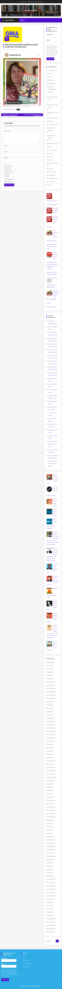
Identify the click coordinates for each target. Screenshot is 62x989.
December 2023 (52, 767)
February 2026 (51, 682)
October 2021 (51, 853)
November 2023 (52, 770)
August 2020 (51, 899)
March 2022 (51, 836)
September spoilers (52, 323)
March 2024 (51, 757)
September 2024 (52, 738)
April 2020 (50, 912)
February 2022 (51, 839)
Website (6, 157)
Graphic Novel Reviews (51, 137)
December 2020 (52, 886)
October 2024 (51, 734)
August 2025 (51, 701)
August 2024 (51, 741)
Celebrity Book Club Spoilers (52, 106)
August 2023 (51, 780)
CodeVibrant (37, 986)
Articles (50, 80)
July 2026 (50, 665)
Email (6, 151)
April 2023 (50, 793)
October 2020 (51, 892)
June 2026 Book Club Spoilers (52, 444)
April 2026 (50, 675)
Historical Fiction (52, 143)
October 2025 (51, 695)
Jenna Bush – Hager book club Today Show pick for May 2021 (10, 115)
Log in (24, 957)
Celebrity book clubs (22, 49)
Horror (49, 146)
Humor (50, 153)
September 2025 (52, 698)
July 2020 (50, 902)
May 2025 (50, 711)
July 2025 (50, 705)
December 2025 (52, 688)
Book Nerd (8, 49)
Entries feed (26, 960)
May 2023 (50, 790)
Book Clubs (51, 83)
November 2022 (52, 810)
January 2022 (51, 843)
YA (49, 185)
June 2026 (50, 669)
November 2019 (52, 928)
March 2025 (51, 718)
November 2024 (52, 731)
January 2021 (51, 882)
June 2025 (50, 708)
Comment (7, 131)
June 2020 (50, 905)
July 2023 (50, 784)
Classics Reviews (52, 118)
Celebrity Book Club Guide (52, 98)
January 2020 (51, 922)
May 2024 (50, 751)
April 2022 (50, 833)
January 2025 (51, 724)
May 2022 (50, 830)
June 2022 (50, 826)
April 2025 (50, 715)
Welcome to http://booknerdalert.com (35, 1)
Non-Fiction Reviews (53, 163)
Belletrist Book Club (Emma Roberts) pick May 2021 (33, 115)
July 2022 (50, 823)
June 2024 (50, 747)
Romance (50, 175)
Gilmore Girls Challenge (51, 129)
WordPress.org (26, 966)
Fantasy (50, 121)
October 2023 (51, 774)
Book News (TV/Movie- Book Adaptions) (52, 89)
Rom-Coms (51, 172)
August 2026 (51, 662)
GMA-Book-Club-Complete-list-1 (9, 109)
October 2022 (51, 813)
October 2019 (51, 932)
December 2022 (52, 807)
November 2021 (52, 849)
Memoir (50, 160)
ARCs (49, 77)
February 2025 (51, 721)
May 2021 (50, 869)
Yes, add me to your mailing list (8, 180)
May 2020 (50, 909)
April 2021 (50, 872)
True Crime (50, 181)
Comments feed (27, 963)
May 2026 (50, 672)
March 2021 (51, 876)
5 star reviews (51, 70)
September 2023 (52, 777)
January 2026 (51, 685)
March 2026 (51, 678)
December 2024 (52, 728)
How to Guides (51, 150)
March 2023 (51, 797)
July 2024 (50, 744)
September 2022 (52, 816)
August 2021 (51, 859)
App (49, 73)
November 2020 (52, 889)
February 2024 (51, 761)
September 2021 (52, 856)
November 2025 (52, 692)
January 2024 (51, 764)
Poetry (49, 168)
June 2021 (50, 866)
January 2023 (51, 803)
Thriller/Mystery (52, 178)
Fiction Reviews (52, 124)
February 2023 (51, 800)
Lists (49, 156)
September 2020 (52, 895)
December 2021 (52, 846)
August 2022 (51, 820)
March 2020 (51, 915)
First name (50, 34)
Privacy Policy (23, 1)
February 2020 (51, 918)
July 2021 (50, 863)
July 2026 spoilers (52, 398)
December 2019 (52, 925)
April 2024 (50, 754)
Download (18, 109)
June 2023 (50, 787)
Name (6, 145)
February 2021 (51, 879)
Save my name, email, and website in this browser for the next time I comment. (8, 171)
